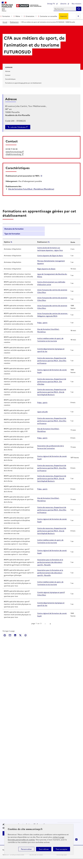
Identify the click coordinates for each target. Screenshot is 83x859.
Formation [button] (6, 16)
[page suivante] (45, 623)
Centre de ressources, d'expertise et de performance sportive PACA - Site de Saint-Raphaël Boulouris (51, 392)
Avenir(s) (63, 16)
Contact (7, 75)
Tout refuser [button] (44, 849)
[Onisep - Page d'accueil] (22, 5)
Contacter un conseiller (48, 16)
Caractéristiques (10, 79)
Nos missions (76, 3)
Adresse (7, 71)
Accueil (5, 22)
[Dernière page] (50, 623)
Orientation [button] (30, 16)
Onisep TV (51, 3)
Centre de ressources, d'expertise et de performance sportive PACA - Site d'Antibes (51, 381)
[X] (20, 635)
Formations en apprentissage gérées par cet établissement (23, 83)
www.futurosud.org (14, 151)
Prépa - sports (42, 322)
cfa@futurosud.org (13, 154)
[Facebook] (25, 635)
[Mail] (10, 635)
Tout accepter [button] (61, 849)
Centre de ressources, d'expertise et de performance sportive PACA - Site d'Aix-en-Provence (51, 360)
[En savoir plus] (41, 175)
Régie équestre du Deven (46, 269)
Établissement (14, 22)
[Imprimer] (5, 635)
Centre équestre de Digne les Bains (50, 255)
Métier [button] (17, 16)
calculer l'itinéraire (18, 127)
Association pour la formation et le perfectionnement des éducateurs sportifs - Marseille (50, 562)
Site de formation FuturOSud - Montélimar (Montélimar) (31, 189)
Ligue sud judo (42, 412)
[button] (24, 228)
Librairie (63, 3)
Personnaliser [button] (26, 849)
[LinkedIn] (15, 635)
